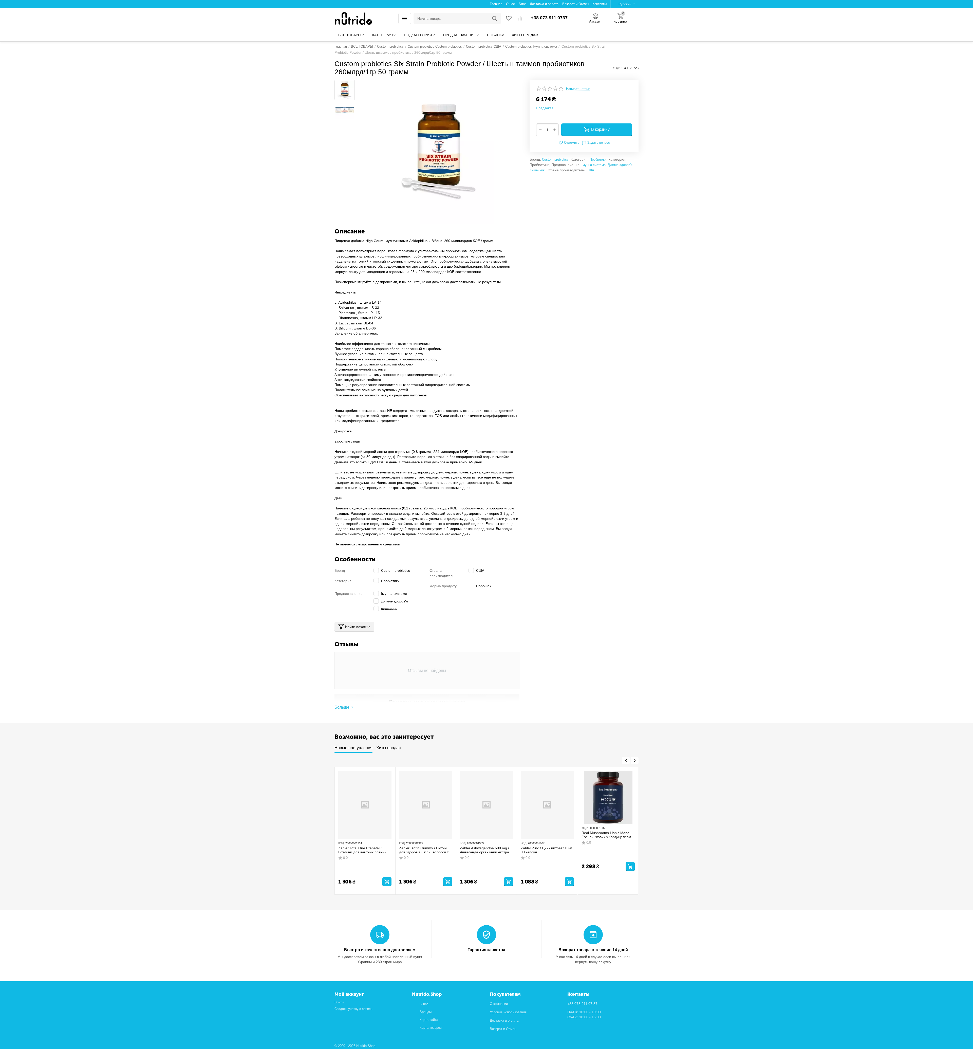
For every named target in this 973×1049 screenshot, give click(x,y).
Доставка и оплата (504, 1020)
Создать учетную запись (353, 1009)
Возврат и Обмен (503, 1029)
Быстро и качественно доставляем (380, 950)
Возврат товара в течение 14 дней (593, 950)
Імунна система (594, 165)
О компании (499, 1004)
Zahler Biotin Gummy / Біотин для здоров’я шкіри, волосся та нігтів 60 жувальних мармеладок (425, 850)
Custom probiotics (555, 159)
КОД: (616, 68)
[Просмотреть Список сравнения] (520, 18)
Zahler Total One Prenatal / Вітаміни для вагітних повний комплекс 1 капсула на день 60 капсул (364, 850)
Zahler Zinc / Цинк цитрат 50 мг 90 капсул (546, 850)
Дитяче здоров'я (620, 165)
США (590, 170)
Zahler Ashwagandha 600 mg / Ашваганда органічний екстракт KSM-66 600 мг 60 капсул (486, 850)
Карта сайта (429, 1020)
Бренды (426, 1012)
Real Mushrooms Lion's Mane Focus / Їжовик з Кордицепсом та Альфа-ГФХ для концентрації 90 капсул (608, 835)
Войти (339, 1002)
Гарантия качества (486, 950)
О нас (424, 1004)
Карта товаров (431, 1027)
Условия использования (508, 1012)
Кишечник (537, 170)
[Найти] (495, 18)
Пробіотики (598, 159)
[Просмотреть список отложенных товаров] (509, 18)
